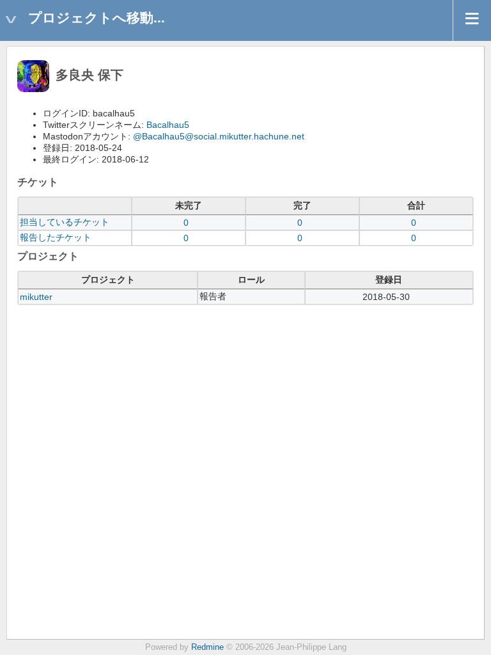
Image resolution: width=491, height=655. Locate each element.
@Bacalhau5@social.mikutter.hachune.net (218, 136)
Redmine (207, 647)
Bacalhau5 (167, 125)
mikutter (36, 297)
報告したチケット (55, 237)
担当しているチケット (64, 222)
